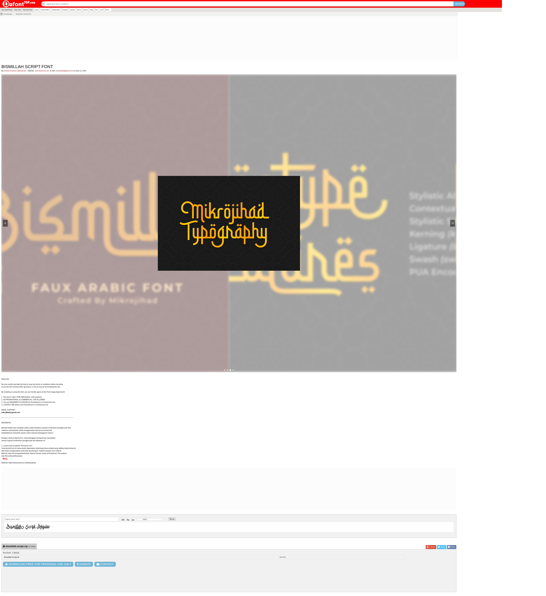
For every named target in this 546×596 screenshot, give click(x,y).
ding (91, 10)
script (36, 10)
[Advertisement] (85, 39)
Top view (17, 10)
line (96, 10)
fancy (79, 10)
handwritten (45, 10)
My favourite (27, 10)
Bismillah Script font (23, 14)
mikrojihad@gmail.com (65, 71)
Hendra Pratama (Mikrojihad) (15, 71)
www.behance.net (42, 71)
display (65, 10)
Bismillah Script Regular (28, 527)
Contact (106, 564)
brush (85, 10)
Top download (6, 10)
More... (107, 10)
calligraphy (56, 10)
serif (101, 10)
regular (72, 10)
